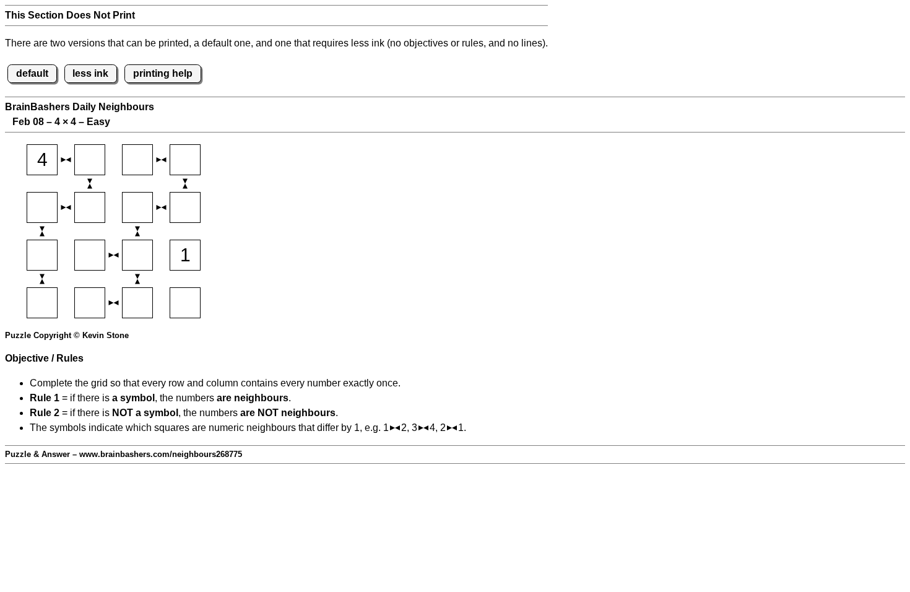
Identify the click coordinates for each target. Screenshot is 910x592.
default (32, 73)
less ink (90, 73)
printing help (163, 73)
